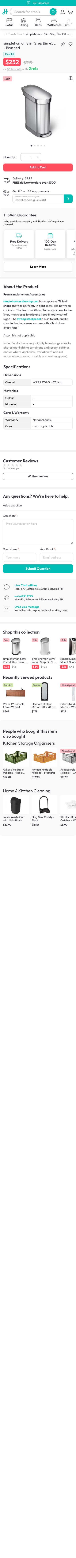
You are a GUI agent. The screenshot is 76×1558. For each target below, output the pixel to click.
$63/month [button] (14, 69)
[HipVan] (4, 12)
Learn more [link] (50, 249)
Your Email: (48, 549)
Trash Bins (15, 34)
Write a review (38, 476)
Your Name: (11, 549)
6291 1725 (24, 596)
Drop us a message (27, 607)
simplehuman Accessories (28, 294)
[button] (53, 11)
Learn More (38, 266)
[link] (38, 242)
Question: (10, 516)
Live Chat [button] (26, 585)
